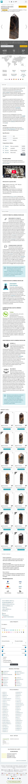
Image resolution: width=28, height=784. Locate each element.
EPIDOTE (18, 707)
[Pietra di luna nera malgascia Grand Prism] (7, 538)
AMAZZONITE (19, 692)
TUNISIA (5, 683)
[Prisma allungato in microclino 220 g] (7, 418)
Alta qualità (5, 615)
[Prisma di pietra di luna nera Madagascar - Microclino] (21, 478)
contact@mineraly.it (10, 771)
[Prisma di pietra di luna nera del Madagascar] (21, 518)
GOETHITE (5, 712)
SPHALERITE (18, 726)
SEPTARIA (5, 725)
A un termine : (4, 636)
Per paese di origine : (19, 641)
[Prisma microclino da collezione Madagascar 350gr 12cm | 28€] (7, 498)
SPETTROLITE (6, 726)
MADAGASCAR (19, 679)
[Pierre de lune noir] (9, 79)
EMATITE (5, 707)
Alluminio (7, 152)
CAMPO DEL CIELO (6, 700)
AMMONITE (5, 695)
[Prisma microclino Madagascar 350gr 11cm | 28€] (21, 418)
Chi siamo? (21, 765)
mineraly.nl (17, 774)
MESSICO (5, 680)
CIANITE (5, 701)
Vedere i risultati (14, 664)
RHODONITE (19, 722)
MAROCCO (5, 679)
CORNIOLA (18, 701)
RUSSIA (18, 682)
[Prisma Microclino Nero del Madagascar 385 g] (7, 518)
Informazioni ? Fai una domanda (7, 46)
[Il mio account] (11, 2)
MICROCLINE (6, 715)
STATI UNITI (19, 683)
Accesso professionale (11, 766)
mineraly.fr (5, 773)
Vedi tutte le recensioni (21, 760)
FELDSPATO (5, 709)
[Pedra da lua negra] (20, 79)
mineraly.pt (23, 774)
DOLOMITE (18, 706)
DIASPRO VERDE (6, 704)
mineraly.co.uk (12, 773)
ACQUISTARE (22, 6)
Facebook (11, 769)
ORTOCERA (18, 715)
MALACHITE (18, 714)
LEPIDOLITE (5, 714)
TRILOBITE (5, 731)
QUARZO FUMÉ (6, 720)
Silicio (6, 148)
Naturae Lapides (6, 163)
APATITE (5, 696)
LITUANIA (18, 677)
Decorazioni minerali (7, 602)
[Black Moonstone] (11, 79)
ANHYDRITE (18, 695)
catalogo (4, 4)
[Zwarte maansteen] (18, 79)
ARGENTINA (19, 671)
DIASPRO (5, 703)
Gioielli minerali (6, 609)
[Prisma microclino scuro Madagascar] (7, 438)
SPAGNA (18, 674)
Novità (4, 613)
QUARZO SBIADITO (6, 722)
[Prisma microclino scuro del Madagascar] (7, 458)
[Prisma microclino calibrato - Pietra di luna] (21, 538)
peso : (3, 649)
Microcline (23, 71)
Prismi (12, 4)
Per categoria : (4, 624)
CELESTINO (18, 700)
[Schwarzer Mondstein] (14, 79)
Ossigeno (7, 146)
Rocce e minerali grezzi (8, 600)
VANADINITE (19, 728)
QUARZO (18, 718)
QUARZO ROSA (19, 720)
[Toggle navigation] (26, 1)
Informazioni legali (9, 765)
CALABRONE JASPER (7, 698)
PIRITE (18, 717)
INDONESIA (5, 677)
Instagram (17, 769)
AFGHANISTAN (6, 671)
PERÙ (18, 680)
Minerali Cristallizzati (8, 604)
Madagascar (14, 75)
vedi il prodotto (7, 429)
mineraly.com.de (21, 773)
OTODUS (5, 717)
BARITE (18, 696)
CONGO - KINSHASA (20, 672)
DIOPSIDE (5, 706)
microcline (5, 425)
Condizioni (3, 765)
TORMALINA (5, 728)
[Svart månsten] (22, 79)
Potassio (7, 150)
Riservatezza (15, 765)
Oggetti (8, 4)
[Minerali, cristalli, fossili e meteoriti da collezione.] (2, 1)
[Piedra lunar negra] (16, 79)
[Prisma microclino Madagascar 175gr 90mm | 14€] (21, 498)
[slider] (2, 647)
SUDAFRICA (5, 685)
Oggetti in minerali (7, 605)
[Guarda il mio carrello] (14, 2)
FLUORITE (18, 709)
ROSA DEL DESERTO (7, 723)
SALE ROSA (18, 723)
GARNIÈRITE (5, 711)
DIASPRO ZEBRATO (20, 704)
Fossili (4, 607)
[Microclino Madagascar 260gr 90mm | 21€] (21, 458)
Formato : (4, 653)
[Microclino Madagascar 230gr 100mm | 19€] (7, 478)
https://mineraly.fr (19, 771)
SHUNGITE (18, 725)
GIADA (17, 711)
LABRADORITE (19, 712)
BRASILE (5, 672)
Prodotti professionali (8, 616)
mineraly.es (9, 774)
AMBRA (5, 693)
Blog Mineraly (5, 769)
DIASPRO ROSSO (19, 703)
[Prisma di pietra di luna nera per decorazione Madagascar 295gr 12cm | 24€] (21, 438)
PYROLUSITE (5, 718)
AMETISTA (18, 693)
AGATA (5, 692)
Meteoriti (5, 610)
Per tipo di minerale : (6, 641)
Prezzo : (3, 645)
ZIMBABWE (18, 685)
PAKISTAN (5, 682)
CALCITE (18, 698)
